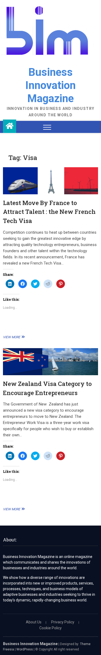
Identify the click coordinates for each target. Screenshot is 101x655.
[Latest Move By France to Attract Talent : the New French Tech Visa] (50, 180)
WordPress (24, 649)
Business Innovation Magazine (50, 85)
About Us (33, 622)
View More (13, 337)
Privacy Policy (62, 622)
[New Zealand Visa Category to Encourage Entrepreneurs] (50, 361)
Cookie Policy (50, 628)
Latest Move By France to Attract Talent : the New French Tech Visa (49, 212)
